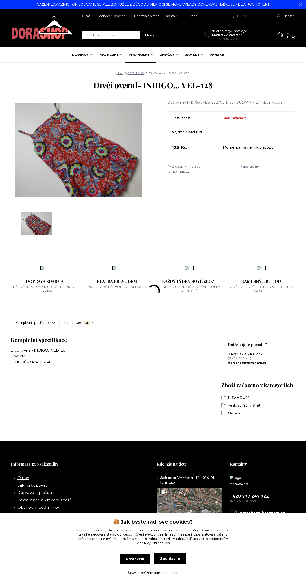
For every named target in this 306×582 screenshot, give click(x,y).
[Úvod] (42, 27)
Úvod (120, 73)
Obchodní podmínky (38, 507)
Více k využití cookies (153, 543)
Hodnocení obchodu (112, 16)
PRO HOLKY (139, 54)
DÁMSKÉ (192, 54)
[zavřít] (300, 4)
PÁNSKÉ (217, 54)
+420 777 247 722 (227, 35)
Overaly (234, 413)
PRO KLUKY (108, 54)
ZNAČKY (167, 54)
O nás (86, 16)
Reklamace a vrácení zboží (44, 500)
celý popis (274, 102)
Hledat (150, 35)
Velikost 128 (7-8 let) (244, 405)
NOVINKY (80, 54)
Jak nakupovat (32, 485)
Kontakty (172, 16)
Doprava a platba (146, 16)
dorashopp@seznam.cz (247, 362)
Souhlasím (170, 558)
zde (175, 573)
